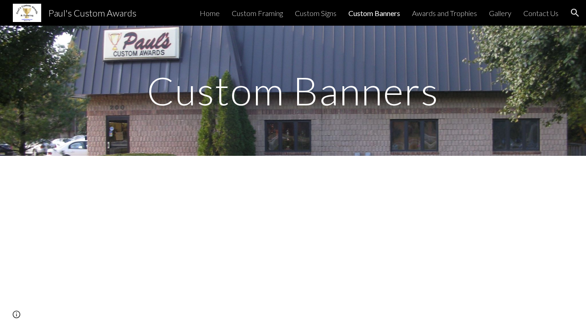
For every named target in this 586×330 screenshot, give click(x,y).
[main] (293, 90)
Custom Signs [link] (315, 13)
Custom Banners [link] (374, 13)
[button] (575, 13)
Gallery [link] (500, 13)
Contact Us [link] (541, 13)
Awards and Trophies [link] (444, 13)
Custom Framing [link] (257, 13)
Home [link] (210, 13)
